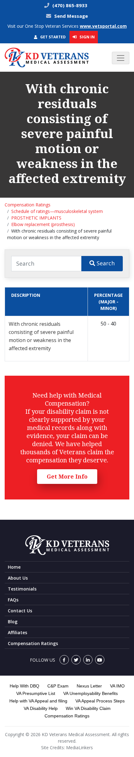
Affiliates (17, 632)
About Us (18, 578)
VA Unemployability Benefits (90, 693)
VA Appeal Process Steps (100, 700)
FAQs (13, 600)
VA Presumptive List (35, 693)
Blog (12, 621)
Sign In (87, 37)
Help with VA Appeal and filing (38, 700)
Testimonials (22, 589)
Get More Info (67, 476)
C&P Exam (58, 685)
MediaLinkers (79, 747)
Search (105, 263)
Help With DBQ (24, 685)
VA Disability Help (41, 708)
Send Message (71, 16)
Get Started (52, 37)
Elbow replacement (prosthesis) (43, 224)
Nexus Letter (89, 685)
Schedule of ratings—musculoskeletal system (57, 211)
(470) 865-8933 (69, 5)
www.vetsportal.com (103, 26)
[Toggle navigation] (120, 58)
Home (14, 567)
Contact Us (20, 611)
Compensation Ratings (27, 205)
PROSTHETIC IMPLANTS (36, 218)
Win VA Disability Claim (88, 708)
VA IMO (117, 685)
